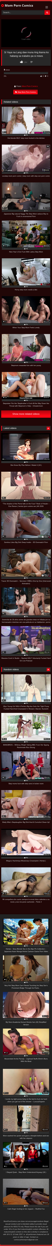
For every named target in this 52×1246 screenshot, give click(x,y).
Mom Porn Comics (18, 5)
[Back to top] (44, 1238)
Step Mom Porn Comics (27, 92)
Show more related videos (26, 414)
